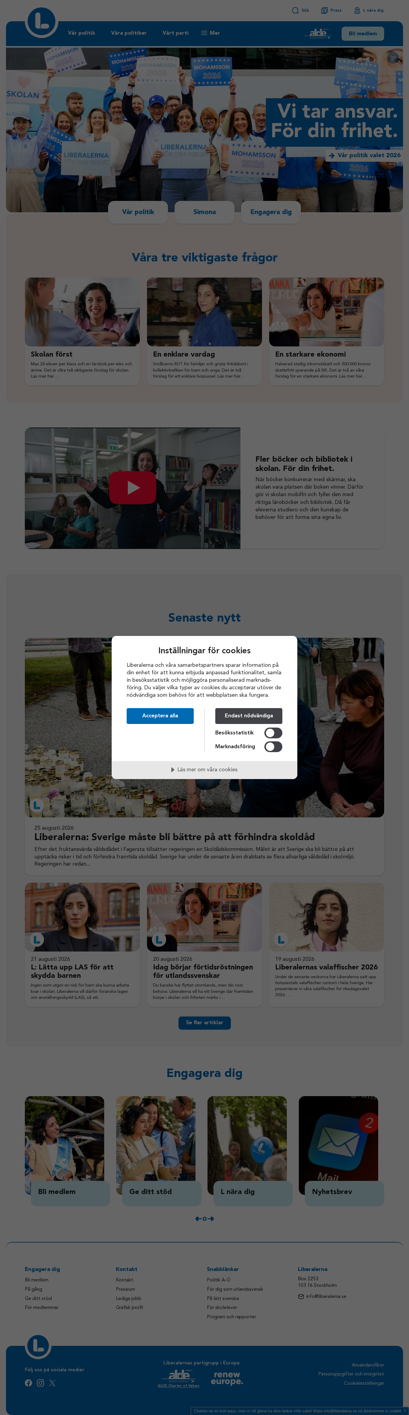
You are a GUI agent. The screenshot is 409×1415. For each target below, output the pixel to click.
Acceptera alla (160, 716)
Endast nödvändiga (249, 716)
